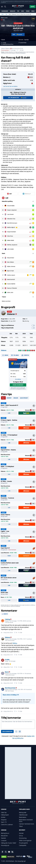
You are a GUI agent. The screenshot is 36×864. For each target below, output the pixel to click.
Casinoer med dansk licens (26, 824)
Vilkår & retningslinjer (25, 840)
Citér (21, 632)
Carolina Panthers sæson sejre (10, 563)
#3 (1, 667)
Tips (18, 11)
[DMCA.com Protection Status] (8, 856)
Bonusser (12, 11)
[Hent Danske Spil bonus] (18, 363)
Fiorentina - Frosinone (7, 498)
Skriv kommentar (7, 731)
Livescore (3, 840)
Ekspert (9, 398)
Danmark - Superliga (24, 39)
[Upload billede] (19, 731)
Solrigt (4, 43)
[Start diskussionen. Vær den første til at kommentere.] (18, 724)
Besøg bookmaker (18, 385)
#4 (1, 683)
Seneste (5, 614)
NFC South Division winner (8, 578)
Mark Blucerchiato (10, 688)
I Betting (7, 619)
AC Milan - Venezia (6, 481)
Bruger (16, 398)
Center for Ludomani (7, 824)
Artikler (3, 817)
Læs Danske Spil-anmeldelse (10, 86)
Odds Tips (3, 812)
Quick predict (24, 398)
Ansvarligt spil (5, 845)
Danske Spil (23, 387)
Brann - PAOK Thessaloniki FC (9, 405)
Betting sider (22, 812)
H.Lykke (7, 659)
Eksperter (4, 820)
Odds (22, 11)
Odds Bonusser (23, 815)
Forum (27, 11)
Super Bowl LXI (5, 548)
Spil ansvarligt (5, 1)
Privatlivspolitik (23, 843)
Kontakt (21, 833)
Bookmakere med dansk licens (26, 820)
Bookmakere (5, 11)
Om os (21, 836)
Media (32, 11)
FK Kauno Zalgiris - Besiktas (9, 420)
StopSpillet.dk (3, 2)
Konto (32, 6)
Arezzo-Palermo (5, 515)
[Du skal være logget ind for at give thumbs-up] (17, 50)
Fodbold (3, 39)
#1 (1, 632)
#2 (1, 655)
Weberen (8, 48)
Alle (3, 398)
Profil (6, 355)
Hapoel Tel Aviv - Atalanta (8, 450)
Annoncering (22, 838)
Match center (4, 17)
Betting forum (5, 833)
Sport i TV (4, 822)
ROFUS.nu (16, 1)
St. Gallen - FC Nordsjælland (9, 435)
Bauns (7, 672)
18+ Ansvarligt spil (20, 861)
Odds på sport (5, 815)
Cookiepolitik (22, 845)
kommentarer (5, 50)
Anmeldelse (18, 379)
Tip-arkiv (16, 355)
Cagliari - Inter (5, 531)
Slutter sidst (4, 592)
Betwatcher (4, 836)
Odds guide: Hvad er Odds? (8, 843)
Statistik (26, 355)
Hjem (2, 14)
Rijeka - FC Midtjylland (7, 466)
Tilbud (20, 826)
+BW (33, 19)
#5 (1, 711)
